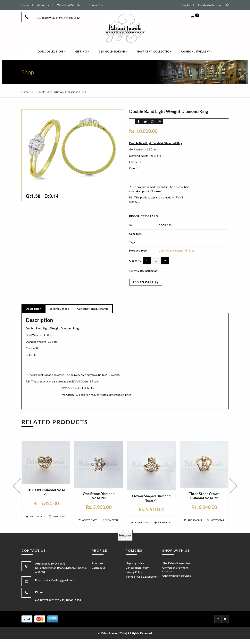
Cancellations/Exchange (92, 308)
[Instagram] (225, 619)
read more (135, 208)
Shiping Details (59, 308)
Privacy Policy (134, 572)
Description (33, 308)
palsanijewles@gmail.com (59, 580)
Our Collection (50, 51)
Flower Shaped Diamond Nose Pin (151, 498)
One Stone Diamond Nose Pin (99, 496)
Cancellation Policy (137, 567)
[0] (192, 16)
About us (97, 563)
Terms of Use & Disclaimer (142, 576)
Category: (135, 233)
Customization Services (176, 575)
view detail (59, 516)
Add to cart (36, 516)
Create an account (210, 5)
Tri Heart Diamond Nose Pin (46, 492)
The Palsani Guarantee (176, 563)
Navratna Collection (154, 51)
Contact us (98, 567)
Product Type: (138, 250)
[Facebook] (218, 619)
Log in (186, 5)
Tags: (132, 242)
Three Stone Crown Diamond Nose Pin (204, 496)
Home (25, 91)
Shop (27, 72)
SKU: (132, 225)
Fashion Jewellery (195, 51)
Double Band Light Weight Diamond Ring (61, 91)
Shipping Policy (135, 563)
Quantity (135, 260)
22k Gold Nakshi (112, 51)
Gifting (81, 51)
